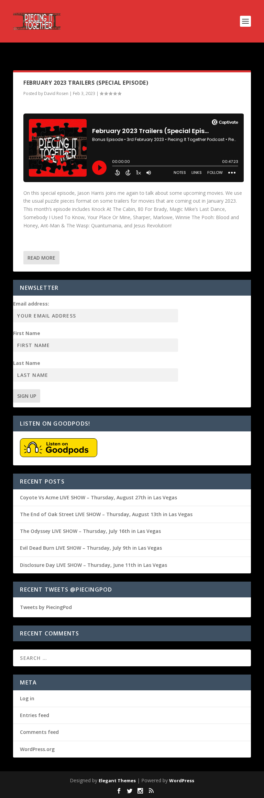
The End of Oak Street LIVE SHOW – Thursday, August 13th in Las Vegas (106, 514)
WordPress (181, 780)
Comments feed (39, 732)
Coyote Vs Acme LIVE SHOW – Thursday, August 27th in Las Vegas (98, 497)
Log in (27, 698)
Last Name (26, 363)
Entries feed (34, 715)
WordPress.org (37, 749)
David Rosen (56, 93)
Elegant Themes (117, 780)
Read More (41, 257)
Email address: (31, 303)
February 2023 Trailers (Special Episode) (85, 82)
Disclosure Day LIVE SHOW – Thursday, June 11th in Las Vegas (93, 565)
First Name (26, 333)
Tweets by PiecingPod (46, 607)
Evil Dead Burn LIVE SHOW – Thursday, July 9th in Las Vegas (91, 548)
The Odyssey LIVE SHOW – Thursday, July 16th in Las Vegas (90, 531)
